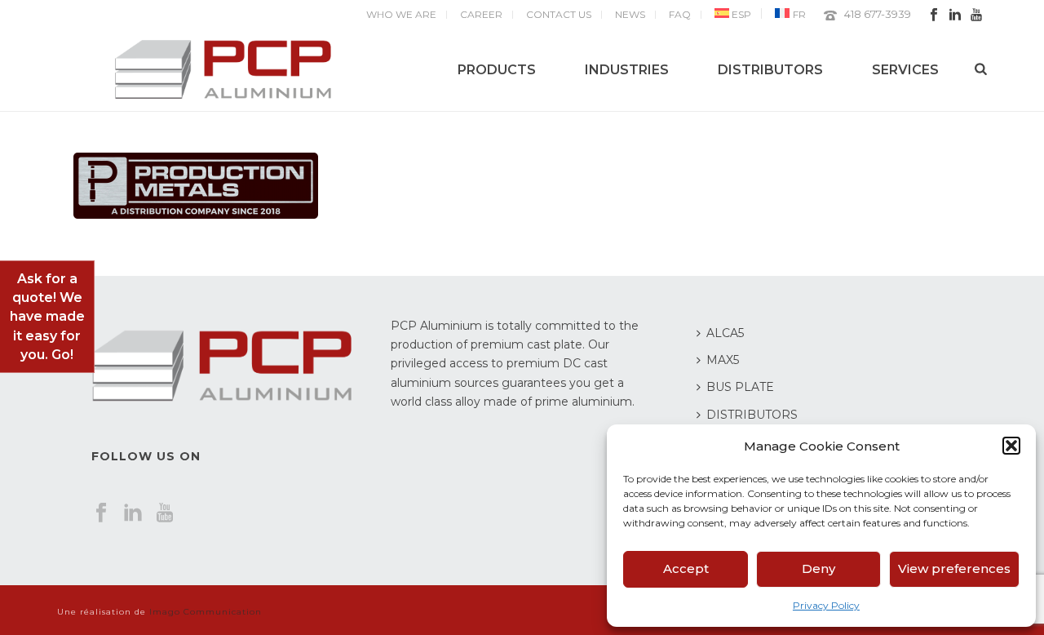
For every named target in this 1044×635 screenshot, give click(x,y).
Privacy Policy (826, 605)
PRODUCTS (497, 70)
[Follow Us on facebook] (101, 513)
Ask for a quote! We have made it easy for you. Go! (47, 316)
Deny (818, 568)
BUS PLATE (740, 387)
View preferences (954, 568)
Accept (686, 568)
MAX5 (722, 360)
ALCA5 (725, 333)
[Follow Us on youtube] (165, 513)
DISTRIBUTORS (770, 70)
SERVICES (905, 70)
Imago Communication (205, 611)
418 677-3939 (877, 13)
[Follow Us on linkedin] (133, 513)
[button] (1011, 445)
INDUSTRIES (627, 70)
